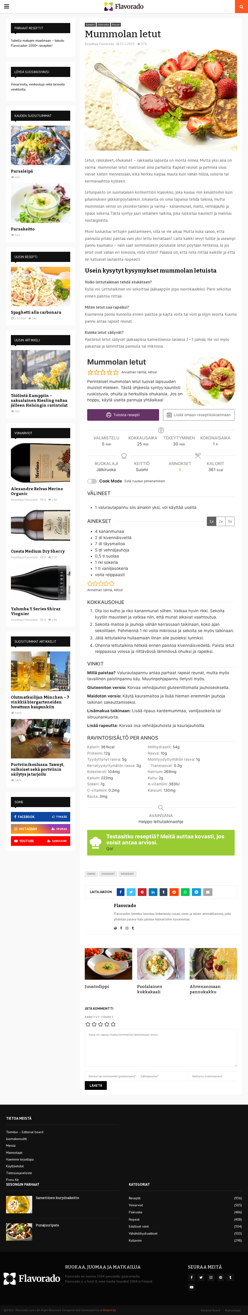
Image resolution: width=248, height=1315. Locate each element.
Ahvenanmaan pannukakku (205, 989)
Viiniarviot (136, 1205)
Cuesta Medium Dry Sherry (38, 551)
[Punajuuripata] (19, 1232)
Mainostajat (14, 1152)
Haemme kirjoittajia (20, 1159)
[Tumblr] (230, 1277)
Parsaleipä (22, 171)
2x (221, 521)
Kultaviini (135, 1240)
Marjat (116, 24)
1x (211, 521)
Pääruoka (135, 1212)
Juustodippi (97, 986)
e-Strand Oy (108, 1310)
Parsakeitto (23, 229)
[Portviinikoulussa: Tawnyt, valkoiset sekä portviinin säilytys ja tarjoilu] (40, 738)
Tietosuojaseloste (19, 1173)
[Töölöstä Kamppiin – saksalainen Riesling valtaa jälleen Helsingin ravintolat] (40, 370)
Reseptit (90, 24)
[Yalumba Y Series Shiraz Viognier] (40, 583)
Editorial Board (210, 1310)
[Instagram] (211, 1277)
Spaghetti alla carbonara (36, 312)
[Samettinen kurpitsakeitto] (19, 1204)
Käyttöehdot (15, 1166)
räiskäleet (127, 873)
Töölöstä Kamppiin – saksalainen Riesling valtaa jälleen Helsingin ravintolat (39, 400)
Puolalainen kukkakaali (149, 989)
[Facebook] (191, 1277)
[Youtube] (191, 1287)
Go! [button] (109, 848)
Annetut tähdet (99, 1017)
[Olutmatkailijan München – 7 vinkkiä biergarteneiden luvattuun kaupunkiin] (40, 671)
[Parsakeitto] (40, 203)
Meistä (11, 1145)
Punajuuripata (47, 1225)
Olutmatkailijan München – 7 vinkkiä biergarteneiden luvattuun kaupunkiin (40, 702)
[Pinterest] (220, 1277)
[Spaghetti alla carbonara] (40, 286)
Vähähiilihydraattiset (143, 1233)
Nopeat (134, 1219)
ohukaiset (108, 873)
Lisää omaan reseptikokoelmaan (202, 415)
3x (230, 521)
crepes (91, 873)
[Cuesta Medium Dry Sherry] (40, 525)
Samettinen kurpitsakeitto (57, 1198)
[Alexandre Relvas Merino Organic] (40, 462)
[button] (90, 372)
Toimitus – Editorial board (24, 1132)
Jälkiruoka (103, 24)
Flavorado (106, 44)
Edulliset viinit (139, 1226)
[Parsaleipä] (40, 145)
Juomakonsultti (16, 1139)
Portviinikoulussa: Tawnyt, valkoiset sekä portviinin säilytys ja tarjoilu (37, 769)
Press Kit (12, 1179)
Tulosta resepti (126, 415)
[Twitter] (201, 1277)
